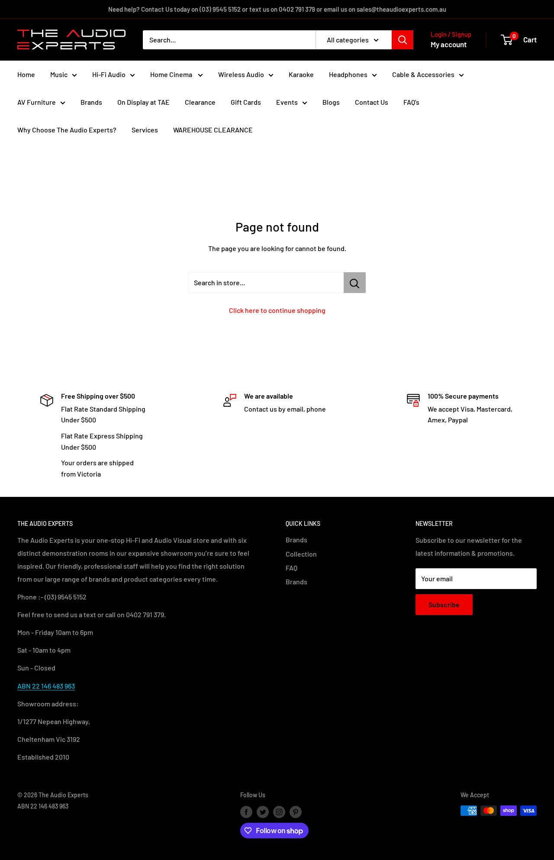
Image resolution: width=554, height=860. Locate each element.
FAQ (291, 568)
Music (59, 74)
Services (145, 130)
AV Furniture (36, 102)
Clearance (200, 102)
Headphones (348, 74)
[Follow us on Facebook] (246, 811)
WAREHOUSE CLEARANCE (213, 130)
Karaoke (301, 74)
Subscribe (444, 604)
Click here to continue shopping (277, 310)
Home (26, 74)
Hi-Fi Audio (109, 74)
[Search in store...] (355, 282)
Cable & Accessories (423, 74)
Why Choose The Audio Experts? (66, 130)
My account (449, 44)
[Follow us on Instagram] (279, 811)
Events (287, 102)
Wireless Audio (241, 74)
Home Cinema (171, 74)
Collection (301, 554)
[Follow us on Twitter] (263, 811)
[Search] (402, 39)
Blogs (331, 102)
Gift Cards (246, 102)
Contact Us (371, 102)
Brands (91, 102)
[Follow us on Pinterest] (296, 811)
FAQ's (411, 102)
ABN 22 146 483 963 (46, 686)
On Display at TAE (143, 102)
